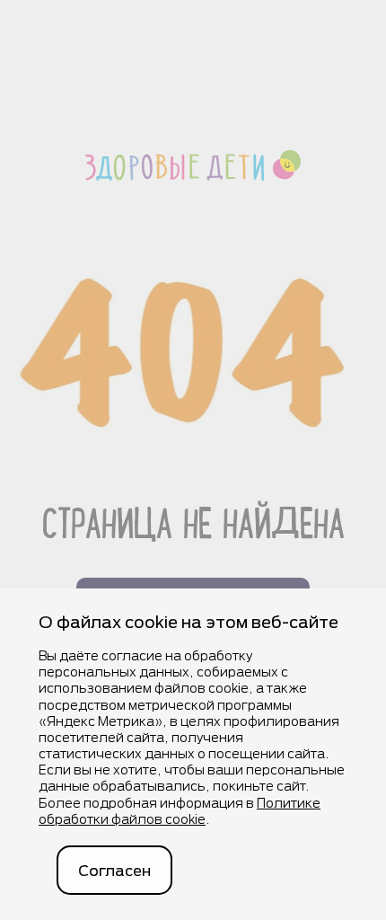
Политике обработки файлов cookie (179, 811)
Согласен (114, 870)
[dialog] (193, 754)
